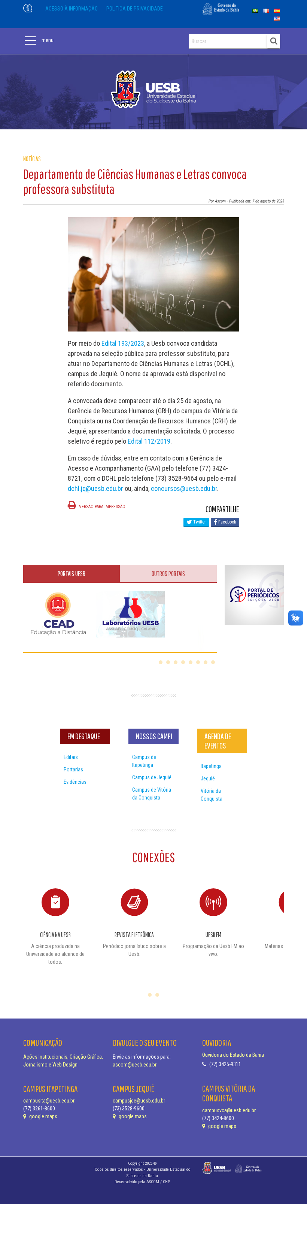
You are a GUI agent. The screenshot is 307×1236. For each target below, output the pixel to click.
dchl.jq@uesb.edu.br (95, 488)
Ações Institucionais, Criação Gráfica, (63, 1057)
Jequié (208, 779)
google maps (42, 1116)
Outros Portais (168, 574)
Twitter (199, 522)
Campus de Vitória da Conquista (151, 794)
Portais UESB (71, 574)
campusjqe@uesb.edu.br (139, 1101)
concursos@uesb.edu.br (184, 488)
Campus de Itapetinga (144, 761)
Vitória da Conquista (211, 795)
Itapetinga (211, 766)
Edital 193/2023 (122, 343)
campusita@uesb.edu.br (49, 1101)
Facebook (226, 522)
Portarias (73, 769)
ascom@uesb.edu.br (134, 1065)
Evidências (75, 782)
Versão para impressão (101, 506)
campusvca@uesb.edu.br (229, 1110)
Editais (71, 757)
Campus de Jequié (151, 777)
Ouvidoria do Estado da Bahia (233, 1055)
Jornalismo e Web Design (50, 1065)
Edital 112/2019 (149, 441)
